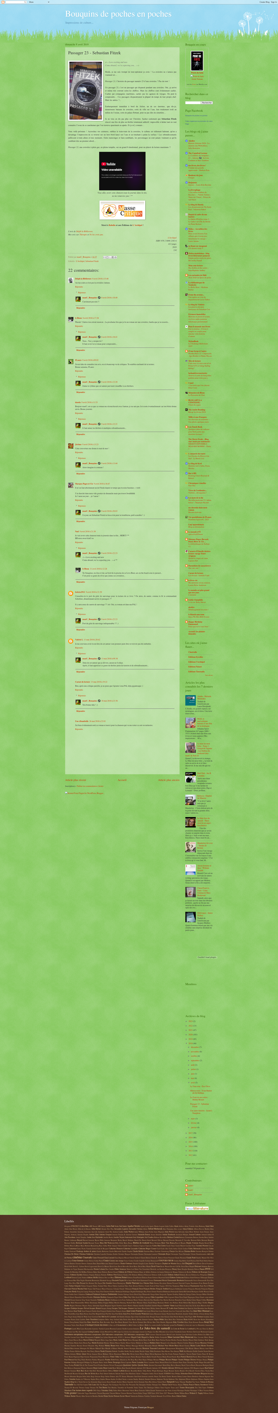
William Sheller (70, 1396)
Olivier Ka (125, 1354)
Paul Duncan (69, 1359)
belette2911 (80, 592)
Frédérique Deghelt (129, 1291)
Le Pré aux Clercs (200, 1329)
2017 (191, 1133)
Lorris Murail (166, 1334)
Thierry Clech (167, 1384)
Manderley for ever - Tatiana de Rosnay (205, 845)
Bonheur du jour (195, 175)
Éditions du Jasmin (157, 1272)
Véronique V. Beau (196, 1390)
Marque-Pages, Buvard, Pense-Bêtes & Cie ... (198, 540)
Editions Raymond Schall (160, 1277)
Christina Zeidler (112, 1254)
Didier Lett (130, 1269)
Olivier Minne (144, 1354)
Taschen (189, 1382)
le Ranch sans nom (196, 614)
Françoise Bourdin (194, 1289)
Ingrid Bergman (105, 1305)
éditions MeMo (92, 1277)
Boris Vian (165, 1243)
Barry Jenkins (209, 1237)
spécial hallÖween (195, 534)
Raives (173, 1365)
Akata (176, 1226)
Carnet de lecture (82, 681)
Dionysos (168, 1269)
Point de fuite (197, 73)
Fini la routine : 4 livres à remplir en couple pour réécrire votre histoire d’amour (198, 333)
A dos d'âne (83, 1226)
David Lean (113, 1266)
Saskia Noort (153, 1373)
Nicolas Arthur (134, 1351)
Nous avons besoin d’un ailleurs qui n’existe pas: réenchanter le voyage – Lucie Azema (197, 237)
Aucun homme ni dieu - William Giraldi (204, 868)
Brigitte (183, 1243)
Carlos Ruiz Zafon (159, 1245)
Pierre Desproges (114, 1362)
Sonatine (72, 1379)
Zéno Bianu (172, 1396)
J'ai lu (194, 1305)
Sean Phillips (176, 1373)
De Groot (182, 1266)
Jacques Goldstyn (70, 1308)
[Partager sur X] (110, 257)
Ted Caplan (84, 1384)
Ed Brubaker (74, 1272)
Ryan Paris (99, 1373)
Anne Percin (169, 1232)
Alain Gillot (209, 1226)
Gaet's (76, 1294)
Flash (201, 1286)
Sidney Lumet (182, 1376)
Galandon (81, 1294)
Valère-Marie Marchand (121, 1390)
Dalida (206, 1261)
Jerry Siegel (68, 1317)
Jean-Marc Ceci (188, 1311)
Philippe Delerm (190, 1359)
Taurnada (68, 1384)
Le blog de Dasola (195, 204)
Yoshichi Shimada (156, 1396)
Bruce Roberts (85, 1246)
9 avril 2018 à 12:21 (109, 424)
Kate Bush (99, 1322)
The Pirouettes (131, 1384)
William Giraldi (208, 1393)
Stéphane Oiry (173, 1379)
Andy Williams (139, 1232)
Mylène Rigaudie (81, 1351)
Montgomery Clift (182, 1348)
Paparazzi (77, 1357)
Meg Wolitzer (99, 1345)
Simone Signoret (205, 1376)
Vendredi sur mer (161, 1390)
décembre (195, 1047)
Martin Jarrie (78, 1343)
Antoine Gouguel (105, 1234)
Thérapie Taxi (156, 1384)
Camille (124, 1246)
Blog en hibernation (196, 527)
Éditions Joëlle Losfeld (159, 1275)
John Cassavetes (140, 1317)
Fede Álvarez (133, 1286)
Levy (167, 1332)
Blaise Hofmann (155, 1243)
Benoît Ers (138, 1240)
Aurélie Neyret (119, 1237)
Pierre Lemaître (149, 1362)
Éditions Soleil (189, 1277)
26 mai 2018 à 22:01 (97, 721)
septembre (195, 1060)
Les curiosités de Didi (197, 275)
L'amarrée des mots (196, 453)
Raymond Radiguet (202, 1365)
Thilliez (211, 1384)
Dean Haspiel (189, 1266)
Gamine (120, 1294)
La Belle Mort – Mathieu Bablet (198, 288)
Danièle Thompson (155, 1263)
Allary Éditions (188, 1229)
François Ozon (137, 1288)
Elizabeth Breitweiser (92, 1280)
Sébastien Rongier (76, 1376)
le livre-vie (192, 580)
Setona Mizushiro (128, 1376)
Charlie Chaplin (127, 1251)
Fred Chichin (104, 1291)
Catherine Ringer (144, 1248)
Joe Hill (101, 1316)
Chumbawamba (201, 1254)
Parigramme (94, 1357)
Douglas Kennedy (188, 1269)
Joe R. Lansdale (110, 1316)
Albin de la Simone (84, 1229)
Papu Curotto (85, 1357)
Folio (85, 1288)
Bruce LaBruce (75, 1246)
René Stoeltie (126, 1368)
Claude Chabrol (135, 1258)
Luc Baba (206, 1334)
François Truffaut (162, 1288)
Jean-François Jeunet (119, 1311)
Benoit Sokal (146, 1240)
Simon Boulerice (193, 1376)
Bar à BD (192, 473)
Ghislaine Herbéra (99, 1297)
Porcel (96, 1365)
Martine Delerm (109, 1343)
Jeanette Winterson (142, 1313)
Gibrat (121, 1297)
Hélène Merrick (114, 1303)
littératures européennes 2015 (116, 1334)
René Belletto (117, 1368)
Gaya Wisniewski (144, 1294)
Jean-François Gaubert (104, 1311)
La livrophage (194, 189)
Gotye (197, 1297)
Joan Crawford (93, 1317)
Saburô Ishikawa (109, 1373)
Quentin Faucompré (155, 1365)
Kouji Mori (209, 1322)
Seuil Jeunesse (143, 1376)
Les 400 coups (116, 1332)
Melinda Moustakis (145, 1345)
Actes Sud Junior (121, 1226)
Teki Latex (92, 1384)
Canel (190, 382)
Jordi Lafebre (80, 1319)
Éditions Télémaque (201, 1277)
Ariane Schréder (156, 1234)
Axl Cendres (149, 1237)
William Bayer (184, 1393)
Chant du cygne (194, 404)
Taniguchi (171, 1381)
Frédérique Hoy (141, 1291)
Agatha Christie (133, 1226)
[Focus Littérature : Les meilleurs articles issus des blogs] (197, 1209)
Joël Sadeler (121, 1317)
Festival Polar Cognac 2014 (159, 1286)
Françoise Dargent (207, 1289)
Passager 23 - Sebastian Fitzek (199, 1105)
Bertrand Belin (196, 1240)
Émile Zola (136, 1280)
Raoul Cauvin (186, 1365)
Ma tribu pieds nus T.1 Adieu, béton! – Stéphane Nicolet (200, 501)
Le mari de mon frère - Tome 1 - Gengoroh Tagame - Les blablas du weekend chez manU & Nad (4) (198, 749)
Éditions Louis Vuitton (79, 1277)
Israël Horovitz (180, 1305)
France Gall (92, 1289)
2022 (191, 1025)
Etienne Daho (149, 1283)
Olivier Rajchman (156, 1354)
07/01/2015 (75, 1226)
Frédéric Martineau (115, 1291)
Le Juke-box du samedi (155, 1328)
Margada (97, 1340)
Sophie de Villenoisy (83, 1379)
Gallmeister (112, 1294)
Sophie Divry (95, 1379)
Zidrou (178, 1396)
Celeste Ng (205, 1248)
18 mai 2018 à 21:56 (109, 700)
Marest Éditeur (88, 1340)
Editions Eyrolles (195, 657)
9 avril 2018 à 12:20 (109, 381)
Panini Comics (197, 1354)
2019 (191, 1039)
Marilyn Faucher (176, 1340)
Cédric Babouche (194, 1248)
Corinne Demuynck (151, 1261)
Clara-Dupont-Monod (122, 1258)
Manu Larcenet (174, 1337)
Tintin (136, 1387)
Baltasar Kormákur (160, 1237)
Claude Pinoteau (180, 1258)
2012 (191, 1155)
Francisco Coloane (113, 1289)
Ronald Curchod (195, 1371)
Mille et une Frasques (197, 417)
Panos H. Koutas (208, 1354)
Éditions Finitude (101, 1275)
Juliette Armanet (142, 1319)
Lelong (90, 1331)
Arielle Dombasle (168, 1234)
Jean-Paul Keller (117, 1314)
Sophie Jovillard (116, 1379)
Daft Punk (199, 1261)
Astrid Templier (81, 1237)
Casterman (72, 1248)
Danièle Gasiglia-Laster (140, 1263)
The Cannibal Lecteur (197, 153)
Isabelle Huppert (157, 1305)
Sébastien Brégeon (200, 1373)
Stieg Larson (102, 1382)
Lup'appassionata (196, 524)
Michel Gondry (184, 1345)
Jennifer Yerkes (188, 1314)
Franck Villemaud (126, 1289)
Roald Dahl (89, 1371)
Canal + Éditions (133, 1246)
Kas (85, 1322)
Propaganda (119, 1365)
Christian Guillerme (86, 1254)
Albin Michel (96, 1229)
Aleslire (191, 140)
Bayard (79, 1240)
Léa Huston (68, 1332)
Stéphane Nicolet (162, 1379)
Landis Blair (76, 1329)
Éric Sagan (98, 1283)
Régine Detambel (87, 1368)
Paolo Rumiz (68, 1357)
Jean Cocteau (179, 1308)
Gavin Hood (134, 1294)
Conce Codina (128, 1261)
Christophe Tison (177, 1254)
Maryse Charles (120, 1343)
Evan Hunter (203, 1283)
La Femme (179, 1325)
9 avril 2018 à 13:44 (109, 463)
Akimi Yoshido (189, 1226)
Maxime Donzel (82, 1345)
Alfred (145, 1229)
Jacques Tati (116, 1308)
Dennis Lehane (99, 1269)
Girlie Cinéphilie (195, 599)
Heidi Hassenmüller (77, 1303)
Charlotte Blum (149, 1251)
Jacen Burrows (202, 1305)
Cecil (158, 1248)
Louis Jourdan (176, 1334)
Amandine (73, 1232)
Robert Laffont (119, 1370)
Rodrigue (160, 1371)
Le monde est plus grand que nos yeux (198, 591)
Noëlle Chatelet (198, 1351)
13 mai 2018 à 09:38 (109, 658)
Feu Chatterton (174, 1286)
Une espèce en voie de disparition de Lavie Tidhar (199, 298)
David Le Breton (103, 1266)
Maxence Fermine (207, 1343)
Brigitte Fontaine (192, 1243)
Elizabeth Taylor (118, 1280)
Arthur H (210, 1234)
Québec (134, 1365)
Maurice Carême (182, 1343)
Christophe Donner (137, 1254)
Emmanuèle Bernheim (176, 1280)
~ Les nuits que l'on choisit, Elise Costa (199, 386)
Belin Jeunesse (105, 1240)
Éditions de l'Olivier (126, 1272)
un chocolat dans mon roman (197, 508)
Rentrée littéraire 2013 (154, 1368)
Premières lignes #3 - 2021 (198, 519)
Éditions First (112, 1274)
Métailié (155, 1345)
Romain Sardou (174, 1371)
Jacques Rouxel (95, 1308)
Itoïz (187, 1305)
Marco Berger (209, 1337)
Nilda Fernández (155, 1351)
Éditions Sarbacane (177, 1277)
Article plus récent (75, 780)
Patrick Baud (176, 1357)
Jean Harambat (199, 1308)
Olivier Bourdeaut (115, 1354)
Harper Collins (201, 1300)
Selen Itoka (86, 1376)
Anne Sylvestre (179, 1232)
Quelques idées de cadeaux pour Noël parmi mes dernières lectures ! (199, 431)
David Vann (155, 1266)
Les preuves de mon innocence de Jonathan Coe (199, 308)
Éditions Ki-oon (185, 1275)
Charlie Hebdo (138, 1251)
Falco (126, 1286)
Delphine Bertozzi (208, 1266)
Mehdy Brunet (110, 1345)
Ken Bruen (118, 1322)
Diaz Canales (109, 1269)
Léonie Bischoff (105, 1332)
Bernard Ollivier (157, 1240)
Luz (101, 1337)
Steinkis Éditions (150, 1379)
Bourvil (177, 1243)
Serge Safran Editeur (108, 1376)
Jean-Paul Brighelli (95, 1314)
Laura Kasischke (86, 1329)
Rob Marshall (98, 1371)
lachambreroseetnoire (197, 373)
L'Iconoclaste (121, 1325)
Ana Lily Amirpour (98, 1232)
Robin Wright (152, 1371)
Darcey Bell (181, 1263)
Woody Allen (80, 1396)
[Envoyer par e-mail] (104, 257)
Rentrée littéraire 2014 (170, 1368)
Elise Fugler (81, 1280)
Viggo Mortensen (90, 1393)
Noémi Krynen (209, 1351)
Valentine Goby (107, 1390)
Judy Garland (114, 1319)
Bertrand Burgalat (208, 1240)
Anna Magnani (159, 1232)
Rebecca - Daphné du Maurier (204, 797)
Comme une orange (116, 1260)
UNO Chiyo (97, 1390)
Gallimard (89, 1294)
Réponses (82, 292)
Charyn (172, 1251)
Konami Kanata (198, 1322)
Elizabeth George (105, 1280)
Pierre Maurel (159, 1362)
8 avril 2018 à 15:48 (100, 278)
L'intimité (192, 594)
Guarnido (93, 1300)
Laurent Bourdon (110, 1329)
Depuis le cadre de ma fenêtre (197, 215)
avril (193, 1082)
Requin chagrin (199, 1368)
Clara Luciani (109, 1257)
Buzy (101, 1246)
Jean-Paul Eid (106, 1314)
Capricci (142, 1246)
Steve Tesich (79, 1382)
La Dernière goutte (167, 1325)
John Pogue (189, 1317)
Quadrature (127, 1365)
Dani (94, 1263)
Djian (179, 1269)
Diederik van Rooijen (157, 1269)
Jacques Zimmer (128, 1308)
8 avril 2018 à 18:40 (109, 297)
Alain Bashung (200, 1226)
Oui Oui (165, 1354)
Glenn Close (179, 1297)
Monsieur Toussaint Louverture (153, 1348)
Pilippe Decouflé (204, 1362)
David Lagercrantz (91, 1266)
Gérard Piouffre (87, 1297)
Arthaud (204, 1234)
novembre (195, 1051)
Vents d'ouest (172, 1390)
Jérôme (78, 444)
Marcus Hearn (78, 1340)
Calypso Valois (117, 1246)
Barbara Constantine (186, 1237)
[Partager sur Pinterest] (115, 257)
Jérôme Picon (209, 1314)
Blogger (150, 1407)
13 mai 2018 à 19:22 (99, 681)
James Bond (142, 1308)
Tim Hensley (112, 1387)
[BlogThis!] (107, 257)
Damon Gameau (87, 1263)
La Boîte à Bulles (143, 1325)
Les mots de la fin (195, 497)
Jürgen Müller (159, 1319)
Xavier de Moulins (91, 1396)
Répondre (79, 286)
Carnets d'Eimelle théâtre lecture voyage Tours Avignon (199, 553)
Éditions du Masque (171, 1272)
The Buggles (104, 1384)
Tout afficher (209, 675)
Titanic (141, 1387)
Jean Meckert (68, 1311)
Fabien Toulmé (98, 1286)
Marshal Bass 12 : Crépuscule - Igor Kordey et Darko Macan (200, 354)
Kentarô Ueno (127, 1322)
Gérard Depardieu (76, 1297)
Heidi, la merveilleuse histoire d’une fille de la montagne (204, 722)
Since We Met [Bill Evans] (198, 616)
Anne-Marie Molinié (192, 1232)
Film (181, 1286)
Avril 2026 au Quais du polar (199, 277)
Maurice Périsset (194, 1343)
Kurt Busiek (80, 1325)
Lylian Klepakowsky (111, 1337)
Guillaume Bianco (103, 1300)
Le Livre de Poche (177, 1328)
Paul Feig (77, 1359)
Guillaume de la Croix (118, 1300)
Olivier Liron (134, 1354)
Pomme (90, 1365)
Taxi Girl (77, 1384)
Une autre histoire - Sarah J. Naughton (201, 1111)
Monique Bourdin (135, 1348)
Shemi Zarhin (166, 1376)
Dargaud (188, 1263)
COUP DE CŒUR (166, 1260)
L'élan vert (112, 1325)
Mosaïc (191, 1348)
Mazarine (91, 1345)
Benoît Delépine (128, 1240)
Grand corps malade (207, 1297)
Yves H (165, 1396)
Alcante (103, 1229)
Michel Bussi (174, 1345)
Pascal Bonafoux (104, 1357)
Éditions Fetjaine (89, 1275)
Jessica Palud (77, 1317)
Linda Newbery (187, 1332)
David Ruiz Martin (144, 1266)
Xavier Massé (125, 1396)
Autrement (128, 1237)
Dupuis (202, 1269)
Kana (186, 1319)
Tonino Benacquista (187, 1387)
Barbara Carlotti (173, 1237)
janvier (194, 1127)
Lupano (97, 1337)
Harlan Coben (191, 1300)
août (193, 1064)
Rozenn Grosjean (78, 1373)
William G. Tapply (196, 1393)
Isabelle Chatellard (145, 1305)
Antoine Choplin (83, 1234)
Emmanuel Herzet (160, 1280)
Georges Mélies (201, 1294)
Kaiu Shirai (168, 1319)
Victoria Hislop (208, 1390)
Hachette (171, 1300)
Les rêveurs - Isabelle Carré (198, 575)
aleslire (191, 607)
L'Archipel (137, 225)
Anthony (74, 1234)
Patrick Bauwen (186, 1356)
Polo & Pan (83, 1365)
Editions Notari (195, 666)
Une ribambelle (81, 721)
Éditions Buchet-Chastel (110, 1272)
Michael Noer (163, 1345)
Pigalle (196, 1362)
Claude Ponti (190, 1257)
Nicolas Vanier (144, 1351)
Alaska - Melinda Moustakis (204, 697)
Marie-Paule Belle (149, 1340)
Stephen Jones (209, 1379)
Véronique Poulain (183, 1390)
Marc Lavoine (199, 1337)
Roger (166, 1371)
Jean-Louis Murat (149, 1311)
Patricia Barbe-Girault (149, 1357)
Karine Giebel (79, 1322)
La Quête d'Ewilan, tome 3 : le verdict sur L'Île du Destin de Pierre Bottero (199, 221)
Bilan (102, 1243)
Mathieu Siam (155, 1343)
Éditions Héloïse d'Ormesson (141, 1275)
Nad (77, 531)
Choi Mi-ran (179, 1251)
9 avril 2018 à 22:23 (109, 553)
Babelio (112, 225)
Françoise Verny (94, 1291)
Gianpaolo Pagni (112, 1297)
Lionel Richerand (202, 1332)
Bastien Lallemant (70, 1240)
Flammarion (194, 1286)
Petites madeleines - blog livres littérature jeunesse (199, 254)
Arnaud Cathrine (195, 1234)
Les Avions (125, 1332)
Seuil (136, 1376)
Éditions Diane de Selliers (142, 1272)
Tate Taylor (196, 1382)
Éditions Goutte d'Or (124, 1275)
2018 (191, 1043)
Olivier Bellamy (103, 1354)
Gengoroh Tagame (166, 1294)
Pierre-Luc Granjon (171, 1362)
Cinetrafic (192, 652)
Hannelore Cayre (180, 1300)
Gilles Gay (127, 1297)
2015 (191, 1141)
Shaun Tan (157, 1376)
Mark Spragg (209, 1340)
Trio (196, 1387)
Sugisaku (130, 1382)
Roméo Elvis (184, 1371)
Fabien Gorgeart (86, 1286)
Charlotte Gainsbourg (161, 1251)
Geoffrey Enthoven (179, 1294)
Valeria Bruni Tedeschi (137, 1390)
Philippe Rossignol (77, 1362)
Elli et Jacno (128, 1280)
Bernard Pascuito (169, 1240)
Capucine (149, 1246)
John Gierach (165, 1317)
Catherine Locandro (130, 1248)
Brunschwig (95, 1246)
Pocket (76, 1365)
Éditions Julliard (173, 1274)
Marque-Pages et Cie (84, 483)
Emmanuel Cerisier (147, 1280)
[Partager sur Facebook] (112, 257)
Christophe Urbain (189, 1254)
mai (192, 1078)
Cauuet (153, 1248)
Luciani (73, 1337)
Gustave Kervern (144, 1300)
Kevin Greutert (138, 1322)
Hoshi (181, 1303)
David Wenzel (165, 1266)
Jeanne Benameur (155, 1314)
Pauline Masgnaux (98, 1359)
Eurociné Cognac (184, 1283)
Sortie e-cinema (127, 1379)
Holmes (175, 1303)
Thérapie (83, 234)
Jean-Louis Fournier (135, 1310)
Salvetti (118, 1373)
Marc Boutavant (186, 1337)
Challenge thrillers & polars (86, 1251)
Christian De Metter (71, 1254)
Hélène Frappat (103, 1303)
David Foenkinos (208, 1263)
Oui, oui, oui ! (193, 568)
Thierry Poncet (188, 1384)
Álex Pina (110, 1229)
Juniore (150, 1319)
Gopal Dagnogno (189, 1297)
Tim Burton (103, 1387)
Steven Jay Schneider (90, 1382)
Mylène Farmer (69, 1351)
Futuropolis (174, 1291)
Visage (145, 1393)
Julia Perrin (123, 1319)
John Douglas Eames (153, 1317)
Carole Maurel (180, 1246)
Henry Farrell (147, 1303)
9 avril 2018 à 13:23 (90, 444)
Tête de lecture (194, 361)
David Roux (133, 1266)
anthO (190, 1186)
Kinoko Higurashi (166, 1322)
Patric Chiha (114, 1356)
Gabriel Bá (182, 1291)
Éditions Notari (121, 1277)
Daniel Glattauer (126, 1263)
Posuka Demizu (103, 1365)
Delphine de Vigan (70, 1269)
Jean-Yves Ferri (129, 1313)
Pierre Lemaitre (138, 1362)
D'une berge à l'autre (197, 351)
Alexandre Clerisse (136, 1229)
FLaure (78, 360)
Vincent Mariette (126, 1393)
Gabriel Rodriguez (192, 1291)
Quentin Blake (143, 1365)
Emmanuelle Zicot (204, 1280)
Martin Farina (69, 1343)
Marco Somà (68, 1340)
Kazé (112, 1322)
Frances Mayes (101, 1289)
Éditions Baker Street (94, 1272)
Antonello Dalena (144, 1234)
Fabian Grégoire (75, 1286)
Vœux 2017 (163, 1393)
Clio (208, 1258)
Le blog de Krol (195, 463)
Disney (174, 1269)
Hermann (161, 1303)
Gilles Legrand (169, 1297)
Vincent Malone (115, 1393)
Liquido (211, 1332)
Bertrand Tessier (93, 1243)
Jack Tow (210, 1305)
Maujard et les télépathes (168, 1343)
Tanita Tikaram (180, 1382)
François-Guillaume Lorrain (178, 1289)
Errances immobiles (196, 314)
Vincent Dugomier (103, 1393)
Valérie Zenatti (150, 1390)
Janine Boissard (161, 1308)
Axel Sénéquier (138, 1237)
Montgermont (170, 1348)
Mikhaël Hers (100, 1348)
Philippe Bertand (153, 1359)
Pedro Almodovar (121, 1359)
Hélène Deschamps (91, 1303)
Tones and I (175, 1387)
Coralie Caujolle (139, 1261)
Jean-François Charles (89, 1311)
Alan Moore (73, 1229)
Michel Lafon (195, 1345)
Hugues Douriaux (76, 1305)
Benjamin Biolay (116, 1240)
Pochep (71, 1365)
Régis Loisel (107, 1368)
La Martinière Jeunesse (203, 1325)
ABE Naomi (93, 1226)
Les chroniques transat (137, 1332)
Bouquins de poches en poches (118, 13)
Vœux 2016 (155, 1393)
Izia (190, 1305)
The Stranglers (141, 1384)
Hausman (210, 1300)
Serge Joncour (95, 1376)
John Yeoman (198, 1316)
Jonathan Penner (70, 1319)
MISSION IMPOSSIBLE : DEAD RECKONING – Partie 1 (199, 446)
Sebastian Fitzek (92, 261)
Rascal (193, 1365)
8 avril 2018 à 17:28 (91, 318)
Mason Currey (131, 1343)
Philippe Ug (88, 1362)
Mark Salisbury (199, 1340)
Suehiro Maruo (122, 1382)
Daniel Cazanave (114, 1263)
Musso (211, 1348)
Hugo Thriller (202, 1303)
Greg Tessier (86, 1300)
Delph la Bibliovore (84, 231)
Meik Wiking (120, 1345)
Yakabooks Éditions (137, 1396)
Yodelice (147, 1396)
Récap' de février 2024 (197, 412)
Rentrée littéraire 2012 (138, 1368)
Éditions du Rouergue (199, 1272)
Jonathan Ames (208, 1317)
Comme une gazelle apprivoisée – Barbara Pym (198, 169)
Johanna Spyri (130, 1317)
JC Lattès (170, 1308)
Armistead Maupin (182, 1234)
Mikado (92, 1348)
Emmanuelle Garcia (191, 1280)
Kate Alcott (91, 1322)
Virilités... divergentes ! (197, 492)
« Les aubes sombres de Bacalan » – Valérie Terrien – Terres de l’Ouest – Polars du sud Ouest (199, 196)
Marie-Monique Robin (135, 1340)
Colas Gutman (77, 1260)
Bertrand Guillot (69, 1243)
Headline (67, 1303)
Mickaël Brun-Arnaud (71, 1348)
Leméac (96, 1331)
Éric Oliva (72, 1283)
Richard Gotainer (70, 1371)
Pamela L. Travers (185, 1354)
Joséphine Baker (103, 1319)
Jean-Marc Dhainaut (201, 1310)
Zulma (184, 1396)
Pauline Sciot (110, 1359)
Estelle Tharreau (197, 79)
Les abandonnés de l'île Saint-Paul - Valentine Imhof (200, 208)
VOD (149, 1393)
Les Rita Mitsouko (159, 1332)
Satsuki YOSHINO (165, 1373)
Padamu (176, 1354)
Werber (176, 1393)
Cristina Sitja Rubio (180, 1261)
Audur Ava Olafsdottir (95, 1237)
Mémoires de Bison (196, 392)
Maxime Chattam (70, 1345)
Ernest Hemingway (119, 1283)
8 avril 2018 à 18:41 (109, 336)
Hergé (155, 1303)
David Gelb (68, 1266)
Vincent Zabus (137, 1393)
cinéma (77, 1257)
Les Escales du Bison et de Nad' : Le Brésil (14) (198, 457)
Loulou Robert (198, 1334)
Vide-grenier (70, 1392)
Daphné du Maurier (169, 1263)
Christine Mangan (124, 1254)
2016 (191, 1137)
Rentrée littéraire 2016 (186, 1368)
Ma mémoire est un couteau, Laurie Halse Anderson (199, 583)
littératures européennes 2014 (95, 1334)
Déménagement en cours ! (198, 609)
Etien (141, 1283)
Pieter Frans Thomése (186, 1362)
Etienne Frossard (172, 1283)
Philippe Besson (165, 1359)
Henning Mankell (126, 1303)
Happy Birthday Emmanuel (195, 623)
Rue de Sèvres (90, 1373)
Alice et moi (178, 1229)
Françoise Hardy (70, 1291)
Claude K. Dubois (157, 1258)
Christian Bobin (189, 1251)
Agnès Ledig (144, 1226)
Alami (66, 1229)
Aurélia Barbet (108, 1237)
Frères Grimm (151, 1291)
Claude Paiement (168, 1258)
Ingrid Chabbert (117, 1305)
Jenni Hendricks (177, 1314)
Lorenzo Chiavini (155, 1334)
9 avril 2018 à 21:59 (88, 531)
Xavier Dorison (113, 1396)
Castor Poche (81, 1248)
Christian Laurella (100, 1254)
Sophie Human (105, 1379)
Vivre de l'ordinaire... (197, 490)
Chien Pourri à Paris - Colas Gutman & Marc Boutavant (204, 892)
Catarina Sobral (91, 1248)
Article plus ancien (169, 780)
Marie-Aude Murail (120, 1340)
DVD (207, 1268)
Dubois (196, 1269)
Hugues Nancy (87, 1305)
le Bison (78, 318)
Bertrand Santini (82, 1243)
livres (194, 84)
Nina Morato (165, 1351)
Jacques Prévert (83, 1308)
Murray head (204, 1348)
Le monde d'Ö (194, 531)
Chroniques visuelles (197, 483)
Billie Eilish (119, 1243)
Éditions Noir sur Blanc (106, 1277)
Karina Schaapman (207, 1319)
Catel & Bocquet (102, 1248)
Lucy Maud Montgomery (85, 1337)
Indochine (96, 1305)
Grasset (67, 1300)
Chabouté (72, 1251)
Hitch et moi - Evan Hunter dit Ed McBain (201, 1091)
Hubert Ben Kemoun (190, 1303)
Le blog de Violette (196, 304)
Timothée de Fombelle (125, 1387)
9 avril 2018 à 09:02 (90, 360)
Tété (98, 1384)
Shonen (174, 1376)
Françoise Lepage (83, 1291)
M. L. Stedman (125, 1337)
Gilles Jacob (136, 1297)
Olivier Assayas (92, 1354)
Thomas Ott (94, 1387)
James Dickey (150, 1308)
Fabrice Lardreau (118, 1286)
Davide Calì (174, 1266)
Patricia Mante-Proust (164, 1357)
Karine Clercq (69, 1322)
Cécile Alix (164, 1248)
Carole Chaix (170, 1246)
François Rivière (149, 1288)
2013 (191, 1150)
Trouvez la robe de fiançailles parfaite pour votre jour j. (199, 376)
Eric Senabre (107, 1283)
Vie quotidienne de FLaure (199, 517)
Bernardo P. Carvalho (182, 1240)
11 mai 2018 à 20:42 (92, 639)
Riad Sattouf (209, 1368)
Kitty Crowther (178, 1322)
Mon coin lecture (195, 265)
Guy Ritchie (164, 1300)
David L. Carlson (78, 1266)
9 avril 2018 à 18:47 (102, 483)
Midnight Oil (84, 1348)
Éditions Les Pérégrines (199, 1275)
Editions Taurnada (196, 671)
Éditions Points (147, 1277)
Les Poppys (149, 1332)
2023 (191, 1021)
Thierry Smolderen (201, 1384)
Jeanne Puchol (166, 1314)
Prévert (111, 1365)
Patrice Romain (136, 1357)
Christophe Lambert (151, 1254)
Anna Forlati (149, 1232)
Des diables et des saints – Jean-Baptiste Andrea (198, 269)
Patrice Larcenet (125, 1357)
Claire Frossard (98, 1257)
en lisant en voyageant (197, 246)
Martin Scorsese (98, 1343)
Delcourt (198, 1266)
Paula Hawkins (87, 1359)
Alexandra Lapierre (121, 1229)
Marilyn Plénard (188, 1340)
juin (193, 1073)
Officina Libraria (70, 1354)
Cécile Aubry (173, 1248)
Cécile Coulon (183, 1248)
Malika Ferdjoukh (161, 1337)
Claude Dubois (145, 1258)
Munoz (196, 1348)
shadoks (151, 1376)
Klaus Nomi (188, 1322)
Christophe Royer (164, 1254)
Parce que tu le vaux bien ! (198, 626)
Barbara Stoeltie (198, 1237)
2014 (191, 1146)
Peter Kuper (143, 1359)
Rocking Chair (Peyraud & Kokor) (198, 476)
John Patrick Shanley (177, 1317)
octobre (194, 1056)
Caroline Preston (202, 1245)
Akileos (181, 1226)
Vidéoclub (80, 1393)
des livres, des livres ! (197, 165)
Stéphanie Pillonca (197, 1379)
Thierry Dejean (177, 1384)
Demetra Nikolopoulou (85, 1269)
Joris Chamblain (92, 1319)
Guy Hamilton (155, 1300)
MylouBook (193, 341)
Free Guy (191, 485)
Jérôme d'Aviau (199, 1314)
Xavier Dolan (103, 1396)
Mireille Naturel (123, 1348)
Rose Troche (205, 1371)
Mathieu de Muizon (142, 1343)
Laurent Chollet (121, 1329)
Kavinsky (107, 1322)
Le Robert (210, 1329)
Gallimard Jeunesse (100, 1294)
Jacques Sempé (106, 1308)
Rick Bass (80, 1370)
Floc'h (206, 1286)
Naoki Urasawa (106, 1351)
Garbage (126, 1294)
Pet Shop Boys (133, 1359)
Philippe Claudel (177, 1359)
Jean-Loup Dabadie (162, 1311)
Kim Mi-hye (148, 1322)
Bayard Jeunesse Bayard (91, 1240)
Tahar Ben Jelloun (151, 1382)
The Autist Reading (196, 409)
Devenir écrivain (194, 512)
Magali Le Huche (147, 1337)
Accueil (122, 780)
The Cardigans (114, 1384)
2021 (191, 1030)
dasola (78, 402)
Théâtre (148, 1384)
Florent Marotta (77, 1288)
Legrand (84, 1332)
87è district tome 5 (195, 248)
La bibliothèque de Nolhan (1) (199, 545)
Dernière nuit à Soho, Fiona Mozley (199, 467)
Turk (200, 1387)
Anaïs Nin (108, 1232)
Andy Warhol (129, 1232)
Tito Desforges (149, 1387)
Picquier (95, 1362)
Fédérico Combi (144, 1286)
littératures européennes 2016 (138, 1334)
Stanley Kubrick (139, 1379)
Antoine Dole (94, 1234)
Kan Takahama (178, 1319)
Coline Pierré (98, 1261)
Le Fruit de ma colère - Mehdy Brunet (199, 1098)
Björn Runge (128, 1243)
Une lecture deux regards (82, 1390)
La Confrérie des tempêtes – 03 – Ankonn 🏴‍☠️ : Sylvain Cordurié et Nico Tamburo (199, 158)
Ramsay (178, 1365)
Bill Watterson (109, 1243)
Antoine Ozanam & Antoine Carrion (124, 1234)
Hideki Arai (168, 1303)
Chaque (191, 177)
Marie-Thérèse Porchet (163, 1340)
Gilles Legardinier (157, 1297)
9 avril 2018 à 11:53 (90, 402)
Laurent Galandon (133, 1329)
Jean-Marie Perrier (82, 1314)
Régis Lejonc (98, 1368)
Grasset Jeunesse (75, 1300)
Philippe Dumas (201, 1359)
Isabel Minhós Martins (130, 1305)
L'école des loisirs (101, 1324)
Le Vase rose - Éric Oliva (200, 1086)
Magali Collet (136, 1337)
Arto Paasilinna (69, 1237)
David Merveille (123, 1266)
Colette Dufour (89, 1261)
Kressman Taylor (70, 1325)
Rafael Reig (167, 1365)
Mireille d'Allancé (111, 1348)
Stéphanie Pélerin (185, 1379)
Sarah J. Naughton (142, 1373)
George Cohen (191, 1294)
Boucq (172, 1243)
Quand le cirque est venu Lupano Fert (198, 559)
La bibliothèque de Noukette (196, 283)
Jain (136, 1308)
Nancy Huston (95, 1351)
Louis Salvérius (187, 1334)
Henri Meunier (138, 1303)
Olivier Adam (81, 1354)
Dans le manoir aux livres (199, 326)
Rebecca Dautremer (74, 1368)
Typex (204, 1387)
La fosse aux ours (189, 1325)
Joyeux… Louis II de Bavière (199, 185)
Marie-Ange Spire (107, 1340)
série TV (118, 1376)
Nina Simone (174, 1351)
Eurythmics (195, 1283)
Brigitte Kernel (204, 1243)
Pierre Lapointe (126, 1362)
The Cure (122, 1384)
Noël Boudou (188, 1351)
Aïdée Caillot (169, 1226)
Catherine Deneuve (116, 1248)
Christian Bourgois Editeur (205, 1251)
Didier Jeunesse (120, 1269)
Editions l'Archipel (196, 661)
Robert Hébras (108, 1371)
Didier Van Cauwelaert (142, 1269)
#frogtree (67, 1226)
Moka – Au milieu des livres (197, 230)
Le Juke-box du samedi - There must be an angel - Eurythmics (204, 822)
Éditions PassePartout (134, 1277)
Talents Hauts (161, 1382)
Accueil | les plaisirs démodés (196, 632)
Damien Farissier (75, 1263)
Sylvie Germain (139, 1382)
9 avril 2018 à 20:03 (109, 511)
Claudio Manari (201, 1258)
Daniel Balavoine (102, 1263)
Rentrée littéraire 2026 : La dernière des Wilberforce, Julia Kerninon (199, 145)
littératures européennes (74, 1334)
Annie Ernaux (204, 1232)
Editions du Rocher (185, 1272)
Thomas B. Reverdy (71, 1387)
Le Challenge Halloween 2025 (198, 344)
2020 (191, 1034)
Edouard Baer (71, 1280)
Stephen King (69, 1382)
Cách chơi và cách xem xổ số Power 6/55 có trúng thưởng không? (199, 365)
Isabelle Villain (168, 1305)
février (194, 1122)
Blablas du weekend (141, 1242)
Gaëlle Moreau (204, 1291)
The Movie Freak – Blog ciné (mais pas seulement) (199, 440)
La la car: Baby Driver (197, 602)
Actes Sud (110, 1226)
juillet (193, 1069)
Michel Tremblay (207, 1345)
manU (190, 1190)
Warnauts (171, 1393)
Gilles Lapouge (145, 1297)
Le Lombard (189, 1328)
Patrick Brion (197, 1357)
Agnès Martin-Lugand (156, 1226)
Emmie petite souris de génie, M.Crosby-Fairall (199, 259)
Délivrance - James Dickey (205, 914)
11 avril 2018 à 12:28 (98, 568)
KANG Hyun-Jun (194, 1319)
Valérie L (79, 639)
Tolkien (157, 1387)
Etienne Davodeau (160, 1283)
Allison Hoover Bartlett (202, 1229)
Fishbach (187, 1286)
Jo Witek (85, 1317)
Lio (194, 1331)
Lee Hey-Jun (77, 1332)
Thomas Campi (84, 1387)
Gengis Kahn (154, 1294)
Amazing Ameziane (84, 1232)
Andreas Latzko (118, 1232)
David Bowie (197, 1263)
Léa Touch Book (195, 426)
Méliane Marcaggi (132, 1345)
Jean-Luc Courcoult (175, 1311)
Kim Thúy (156, 1322)
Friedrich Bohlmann (163, 1291)
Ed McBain (83, 1272)
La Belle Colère (131, 1325)
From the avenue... (196, 294)
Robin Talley (142, 1371)
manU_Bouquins (89, 297)
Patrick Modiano (208, 1357)
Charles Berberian (103, 1251)
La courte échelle (155, 1325)
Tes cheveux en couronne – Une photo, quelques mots (199, 420)
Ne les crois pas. (96, 234)
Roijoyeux (192, 182)
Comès (106, 1260)
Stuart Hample (111, 1382)
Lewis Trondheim (176, 1332)
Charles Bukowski (115, 1251)
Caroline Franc (191, 1246)
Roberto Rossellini (131, 1371)
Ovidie (170, 1354)
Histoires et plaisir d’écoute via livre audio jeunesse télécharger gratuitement (199, 319)
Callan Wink (107, 1246)
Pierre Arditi (103, 1362)
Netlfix (127, 1351)
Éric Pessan (81, 1283)
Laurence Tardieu (98, 1329)
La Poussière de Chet (196, 395)
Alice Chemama (168, 1229)
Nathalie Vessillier (118, 1351)
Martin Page (87, 1343)
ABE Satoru (102, 1226)
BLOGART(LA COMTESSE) (195, 401)
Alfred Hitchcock (155, 1228)
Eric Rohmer (90, 1283)
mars (193, 1118)
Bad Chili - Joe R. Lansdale (204, 774)
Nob (181, 1351)
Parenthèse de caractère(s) (199, 565)
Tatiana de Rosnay (207, 1382)
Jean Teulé (78, 1311)
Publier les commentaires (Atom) (90, 786)
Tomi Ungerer (165, 1387)
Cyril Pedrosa (191, 1261)
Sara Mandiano (131, 1373)
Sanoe (123, 1373)
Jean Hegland (209, 1308)
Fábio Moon (108, 1286)
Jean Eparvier (189, 1308)
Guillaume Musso (132, 1300)
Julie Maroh (132, 1319)
